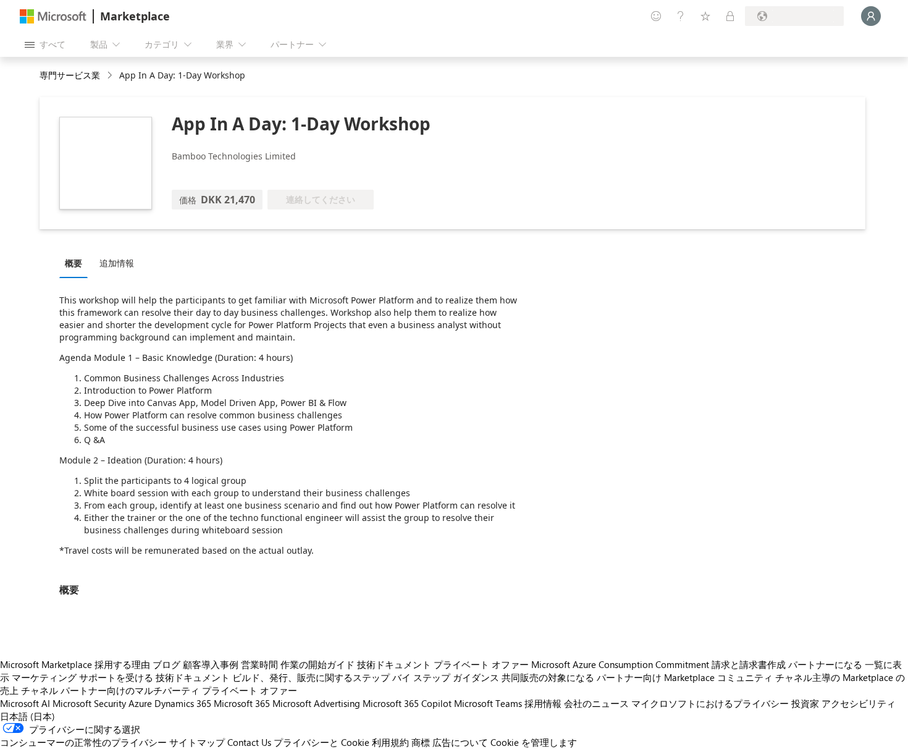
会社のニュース (596, 703)
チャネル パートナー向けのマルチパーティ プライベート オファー (159, 690)
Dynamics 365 (182, 703)
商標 (420, 742)
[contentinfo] (111, 75)
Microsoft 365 (242, 703)
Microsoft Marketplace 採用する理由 (75, 664)
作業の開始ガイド (317, 664)
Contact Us (249, 742)
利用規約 (390, 742)
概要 (73, 263)
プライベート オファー (481, 664)
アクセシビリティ (859, 703)
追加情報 (116, 263)
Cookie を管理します (533, 742)
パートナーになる (825, 664)
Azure (140, 703)
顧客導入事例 (210, 664)
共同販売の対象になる (548, 677)
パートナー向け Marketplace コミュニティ (685, 677)
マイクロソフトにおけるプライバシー (710, 703)
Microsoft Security (89, 703)
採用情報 (542, 703)
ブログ (166, 664)
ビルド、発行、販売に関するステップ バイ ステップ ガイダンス (365, 677)
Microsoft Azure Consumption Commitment (620, 664)
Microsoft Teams (488, 703)
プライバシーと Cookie (321, 742)
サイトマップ (197, 742)
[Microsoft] (53, 16)
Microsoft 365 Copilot (407, 703)
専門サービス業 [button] (70, 75)
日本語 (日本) (27, 716)
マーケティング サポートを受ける (82, 677)
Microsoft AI (25, 703)
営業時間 (259, 664)
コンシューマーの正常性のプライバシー (83, 742)
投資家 (805, 703)
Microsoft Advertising (316, 703)
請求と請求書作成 (749, 664)
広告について (460, 742)
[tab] (76, 262)
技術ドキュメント (394, 664)
